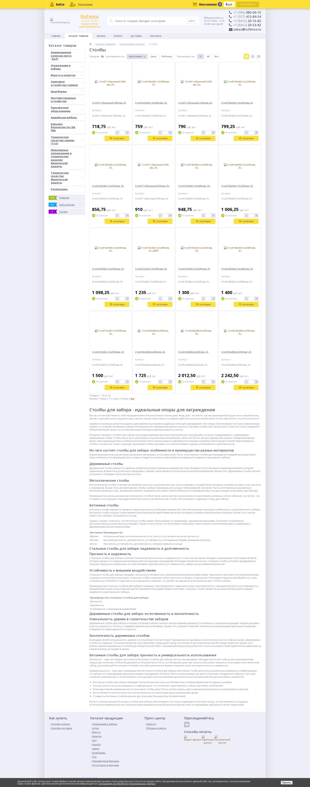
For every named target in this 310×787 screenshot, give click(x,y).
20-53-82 (247, 25)
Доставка (136, 36)
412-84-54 (247, 16)
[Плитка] (246, 56)
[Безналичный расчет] (222, 739)
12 (200, 56)
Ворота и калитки (63, 75)
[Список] (252, 56)
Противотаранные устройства (63, 99)
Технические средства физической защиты (60, 177)
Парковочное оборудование (61, 109)
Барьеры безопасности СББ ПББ (63, 127)
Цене (153, 56)
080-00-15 (247, 12)
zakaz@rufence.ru (247, 29)
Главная (55, 36)
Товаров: (94, 56)
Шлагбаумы (59, 91)
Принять (286, 782)
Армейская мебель (64, 117)
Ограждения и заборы (61, 67)
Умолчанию (135, 56)
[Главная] (90, 44)
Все (217, 56)
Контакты (155, 36)
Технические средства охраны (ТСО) (62, 140)
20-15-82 (247, 21)
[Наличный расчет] (208, 739)
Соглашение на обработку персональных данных (126, 783)
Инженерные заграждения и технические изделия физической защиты (61, 158)
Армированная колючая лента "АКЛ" (61, 55)
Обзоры (101, 36)
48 (208, 56)
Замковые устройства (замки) (64, 83)
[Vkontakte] (186, 724)
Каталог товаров (78, 36)
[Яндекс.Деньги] (192, 738)
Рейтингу (167, 56)
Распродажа (59, 189)
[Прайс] (258, 56)
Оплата (118, 36)
